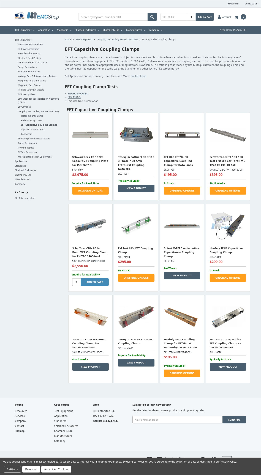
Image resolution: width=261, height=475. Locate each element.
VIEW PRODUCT (136, 188)
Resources (21, 411)
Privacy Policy (228, 461)
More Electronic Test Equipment (34, 156)
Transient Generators (29, 71)
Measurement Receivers (30, 44)
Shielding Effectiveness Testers (34, 138)
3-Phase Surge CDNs (31, 120)
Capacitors (26, 134)
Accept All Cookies (56, 469)
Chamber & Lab (111, 29)
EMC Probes (24, 106)
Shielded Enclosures (85, 29)
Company (154, 29)
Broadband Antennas (29, 53)
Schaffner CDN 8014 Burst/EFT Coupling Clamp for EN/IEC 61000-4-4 (90, 252)
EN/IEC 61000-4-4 (78, 93)
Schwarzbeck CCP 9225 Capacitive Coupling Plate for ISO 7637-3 (90, 161)
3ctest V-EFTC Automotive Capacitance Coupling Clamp (182, 252)
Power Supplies (26, 147)
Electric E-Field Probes (29, 58)
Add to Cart (205, 17)
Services (20, 416)
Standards (62, 29)
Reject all (31, 469)
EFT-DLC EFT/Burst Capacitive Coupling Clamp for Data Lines (178, 161)
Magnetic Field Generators (32, 80)
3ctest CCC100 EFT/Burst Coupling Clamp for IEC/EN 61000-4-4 (89, 343)
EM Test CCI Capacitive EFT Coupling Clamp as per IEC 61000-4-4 (225, 343)
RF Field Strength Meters (31, 89)
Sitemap (20, 430)
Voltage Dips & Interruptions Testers (37, 76)
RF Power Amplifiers (28, 49)
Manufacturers (134, 29)
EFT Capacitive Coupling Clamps (39, 124)
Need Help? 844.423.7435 (233, 29)
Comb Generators (27, 143)
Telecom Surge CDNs (32, 115)
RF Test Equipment (28, 152)
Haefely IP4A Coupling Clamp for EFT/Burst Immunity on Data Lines (180, 343)
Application (44, 29)
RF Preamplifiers (26, 94)
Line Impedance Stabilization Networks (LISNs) (38, 100)
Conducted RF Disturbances (32, 62)
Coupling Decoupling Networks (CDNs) (38, 111)
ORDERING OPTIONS (90, 190)
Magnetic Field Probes (29, 85)
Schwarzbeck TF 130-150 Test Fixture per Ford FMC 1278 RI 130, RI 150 (227, 161)
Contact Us (251, 3)
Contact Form (138, 76)
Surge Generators (27, 67)
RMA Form (233, 3)
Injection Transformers (33, 129)
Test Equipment (23, 29)
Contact (19, 426)
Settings (12, 469)
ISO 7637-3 (74, 97)
